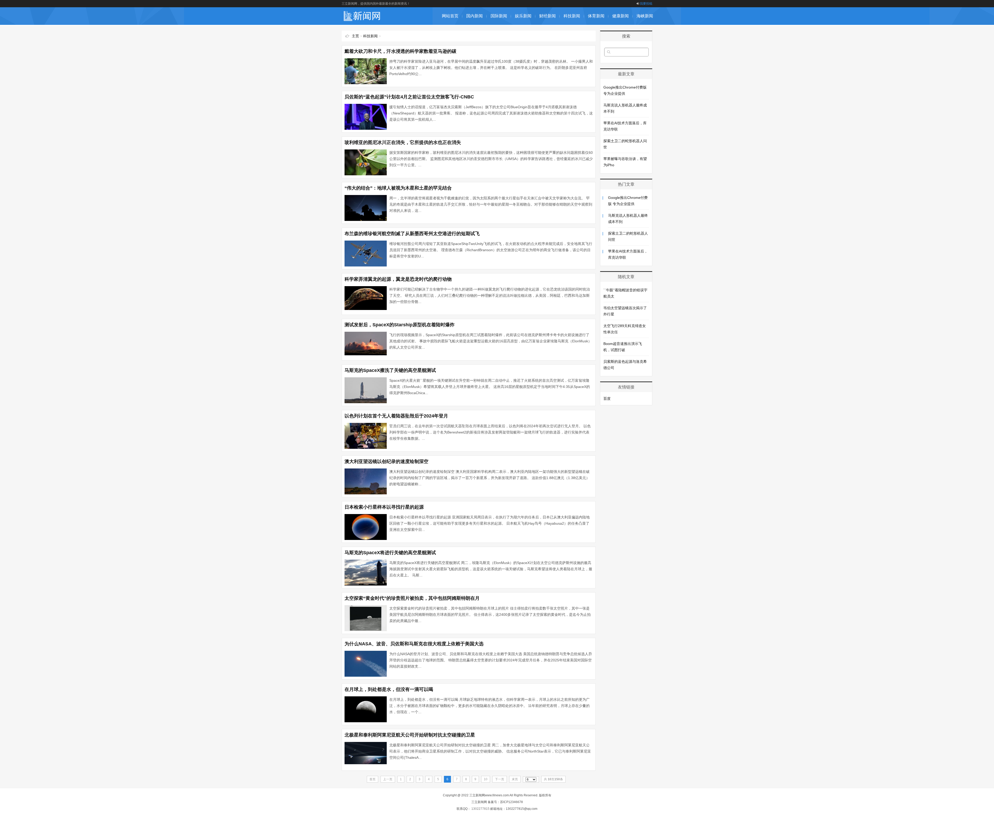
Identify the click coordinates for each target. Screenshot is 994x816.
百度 (607, 398)
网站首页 (450, 16)
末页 (515, 779)
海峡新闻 (645, 16)
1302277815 (480, 809)
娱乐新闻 (523, 16)
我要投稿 (646, 3)
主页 (355, 36)
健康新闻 (620, 16)
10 (485, 779)
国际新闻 (499, 16)
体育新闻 (596, 16)
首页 (372, 779)
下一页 (499, 779)
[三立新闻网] (362, 22)
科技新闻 (572, 16)
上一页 (387, 779)
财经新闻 (547, 16)
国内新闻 (474, 16)
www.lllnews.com (497, 795)
